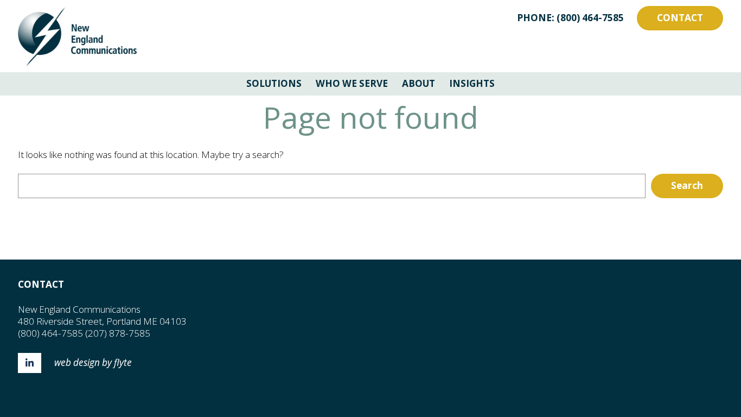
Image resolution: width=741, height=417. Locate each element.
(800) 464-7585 (590, 17)
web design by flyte (93, 362)
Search (687, 185)
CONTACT (680, 17)
